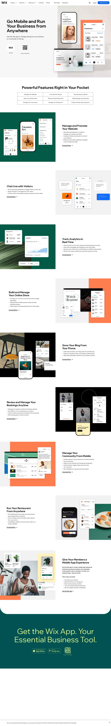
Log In (94, 2)
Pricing (48, 2)
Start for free (103, 2)
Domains (41, 2)
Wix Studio (57, 2)
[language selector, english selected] (89, 3)
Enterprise (65, 2)
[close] (109, 722)
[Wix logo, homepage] (4, 3)
